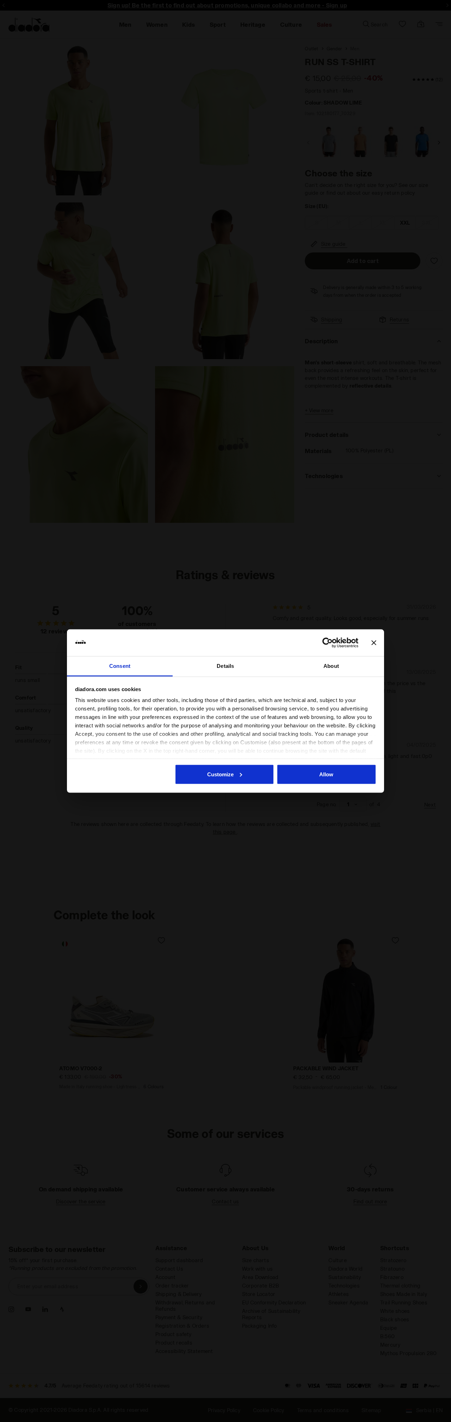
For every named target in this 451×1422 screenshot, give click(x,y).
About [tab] (331, 666)
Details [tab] (225, 666)
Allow (326, 774)
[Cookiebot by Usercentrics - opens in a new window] (327, 643)
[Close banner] (373, 642)
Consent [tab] (119, 666)
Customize (220, 774)
